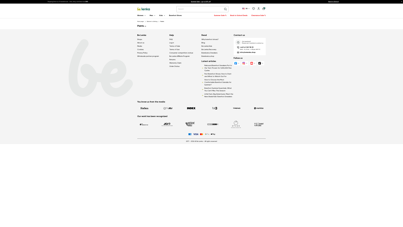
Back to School (333, 1)
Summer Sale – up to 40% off (201, 1)
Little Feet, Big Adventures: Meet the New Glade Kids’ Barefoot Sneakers (218, 95)
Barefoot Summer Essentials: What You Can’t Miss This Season (218, 89)
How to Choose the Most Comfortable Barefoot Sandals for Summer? (217, 82)
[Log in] (258, 8)
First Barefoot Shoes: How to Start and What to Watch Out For (217, 75)
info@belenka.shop (248, 52)
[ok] (225, 9)
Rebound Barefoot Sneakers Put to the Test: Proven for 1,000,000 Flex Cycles (218, 68)
